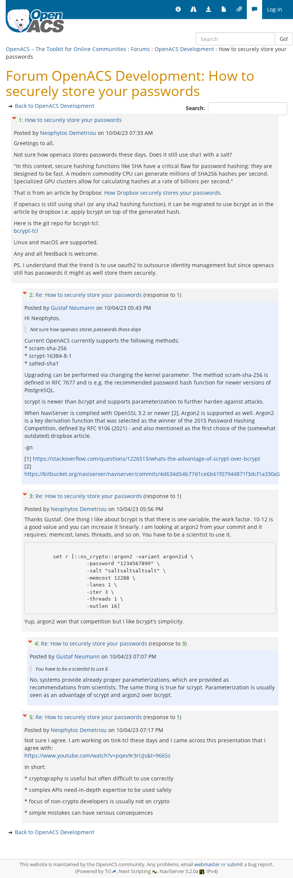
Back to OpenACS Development (54, 105)
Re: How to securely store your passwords (88, 294)
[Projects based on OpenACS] (193, 9)
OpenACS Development (184, 49)
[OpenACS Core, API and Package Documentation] (224, 9)
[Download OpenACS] (208, 9)
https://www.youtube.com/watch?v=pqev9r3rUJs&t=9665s (97, 755)
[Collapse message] (14, 117)
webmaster (207, 864)
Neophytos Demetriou (69, 132)
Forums (140, 49)
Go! (284, 38)
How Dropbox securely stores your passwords (162, 192)
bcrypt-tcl (26, 230)
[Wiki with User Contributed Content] (239, 9)
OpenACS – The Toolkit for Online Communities (66, 49)
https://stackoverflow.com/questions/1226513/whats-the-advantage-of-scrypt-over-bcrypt (146, 458)
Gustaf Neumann (73, 307)
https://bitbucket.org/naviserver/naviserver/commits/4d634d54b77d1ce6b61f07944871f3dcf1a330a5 (152, 473)
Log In (274, 9)
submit (235, 864)
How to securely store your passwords (73, 119)
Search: (196, 108)
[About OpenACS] (178, 9)
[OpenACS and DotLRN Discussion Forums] (254, 9)
